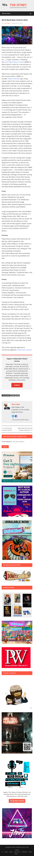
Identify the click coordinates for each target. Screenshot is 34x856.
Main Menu (7, 13)
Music (12, 395)
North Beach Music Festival (14, 62)
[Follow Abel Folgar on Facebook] (16, 416)
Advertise (24, 852)
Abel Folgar (7, 23)
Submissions (17, 852)
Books (10, 852)
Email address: (7, 441)
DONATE (17, 385)
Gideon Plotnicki (13, 79)
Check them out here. (24, 350)
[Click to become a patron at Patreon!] (17, 800)
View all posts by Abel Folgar (21, 419)
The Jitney (18, 5)
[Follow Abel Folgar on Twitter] (13, 416)
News (17, 395)
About (6, 852)
